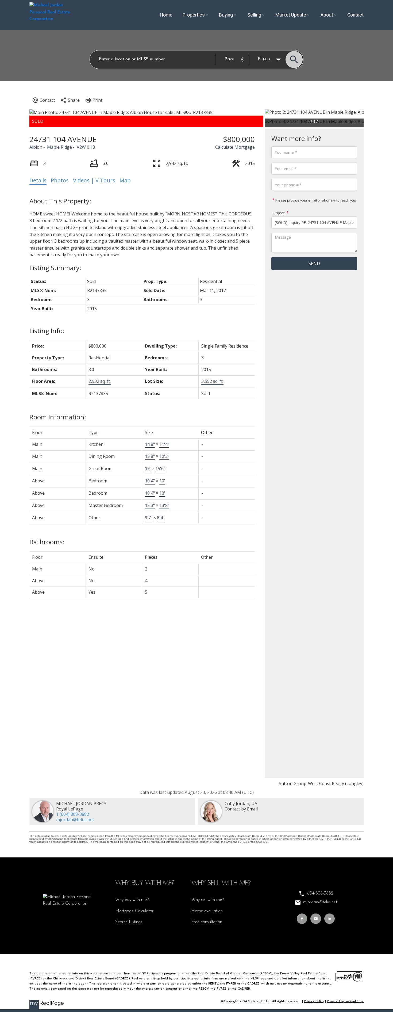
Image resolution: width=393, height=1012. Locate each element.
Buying (226, 15)
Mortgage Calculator (134, 911)
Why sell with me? (207, 900)
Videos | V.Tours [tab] (94, 180)
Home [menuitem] (166, 15)
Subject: (278, 212)
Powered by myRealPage (345, 1001)
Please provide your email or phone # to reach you (315, 200)
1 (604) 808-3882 (72, 814)
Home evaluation (207, 911)
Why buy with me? (132, 900)
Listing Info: (46, 330)
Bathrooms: (46, 541)
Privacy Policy (314, 1001)
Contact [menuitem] (355, 15)
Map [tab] (125, 180)
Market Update (290, 15)
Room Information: (57, 416)
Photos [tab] (60, 180)
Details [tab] (38, 180)
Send (314, 263)
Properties (194, 15)
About (327, 15)
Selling (254, 15)
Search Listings (128, 922)
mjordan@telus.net (75, 819)
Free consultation (206, 922)
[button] (302, 918)
